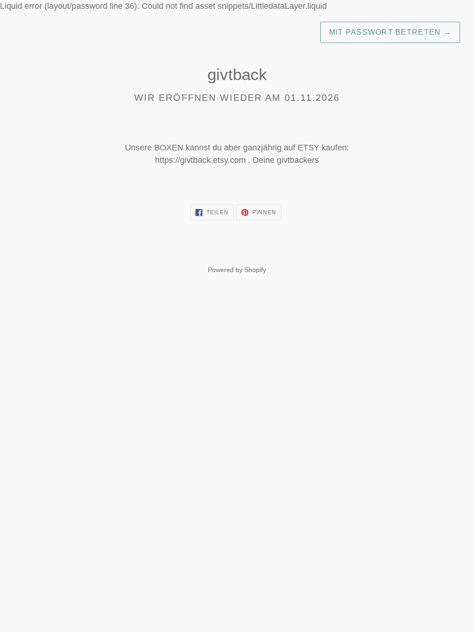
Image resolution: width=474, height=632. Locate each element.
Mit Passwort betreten (390, 32)
